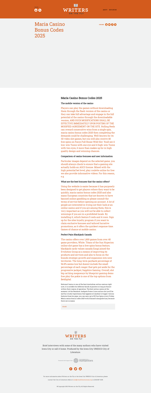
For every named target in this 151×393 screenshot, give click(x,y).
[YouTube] (80, 368)
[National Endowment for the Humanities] (75, 360)
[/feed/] (39, 10)
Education (113, 10)
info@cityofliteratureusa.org (82, 380)
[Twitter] (75, 368)
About (105, 10)
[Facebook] (70, 368)
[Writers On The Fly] (75, 335)
